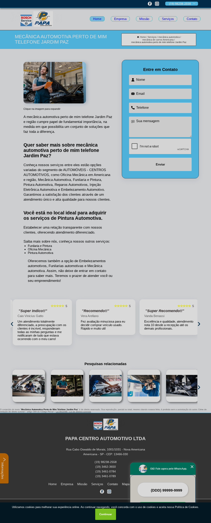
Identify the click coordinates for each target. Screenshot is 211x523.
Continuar (105, 514)
